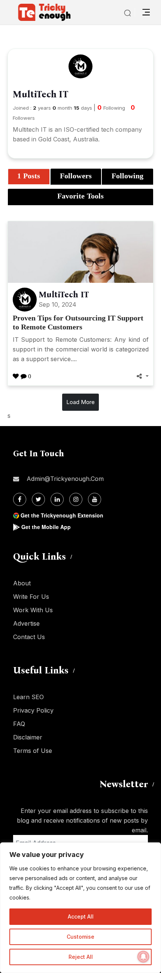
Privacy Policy (33, 710)
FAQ (19, 724)
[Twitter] (38, 499)
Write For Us (31, 596)
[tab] (29, 177)
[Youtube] (94, 499)
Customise (80, 936)
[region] (80, 907)
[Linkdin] (57, 499)
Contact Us (29, 637)
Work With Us (33, 610)
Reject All (81, 957)
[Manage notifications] (143, 957)
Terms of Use (32, 750)
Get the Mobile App (46, 527)
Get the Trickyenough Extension (62, 515)
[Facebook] (19, 499)
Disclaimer (27, 737)
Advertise (26, 623)
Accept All (81, 916)
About (22, 583)
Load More (80, 402)
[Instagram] (75, 499)
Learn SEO (28, 697)
